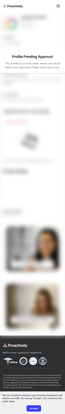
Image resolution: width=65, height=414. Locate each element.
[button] (58, 6)
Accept (34, 408)
